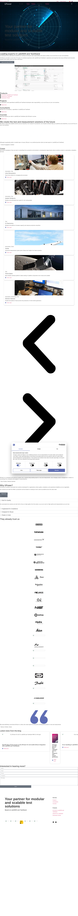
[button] (39, 344)
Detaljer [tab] (39, 448)
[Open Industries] (42, 4)
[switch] (32, 465)
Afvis (21, 470)
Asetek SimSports (10, 198)
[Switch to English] (72, 1)
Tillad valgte (39, 470)
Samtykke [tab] (21, 448)
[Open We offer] (24, 4)
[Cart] (72, 4)
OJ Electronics (9, 223)
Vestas (7, 248)
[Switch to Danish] (70, 1)
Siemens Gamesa (10, 298)
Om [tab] (57, 448)
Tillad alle (57, 470)
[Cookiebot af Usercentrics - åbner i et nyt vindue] (59, 445)
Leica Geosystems (10, 173)
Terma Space (9, 273)
